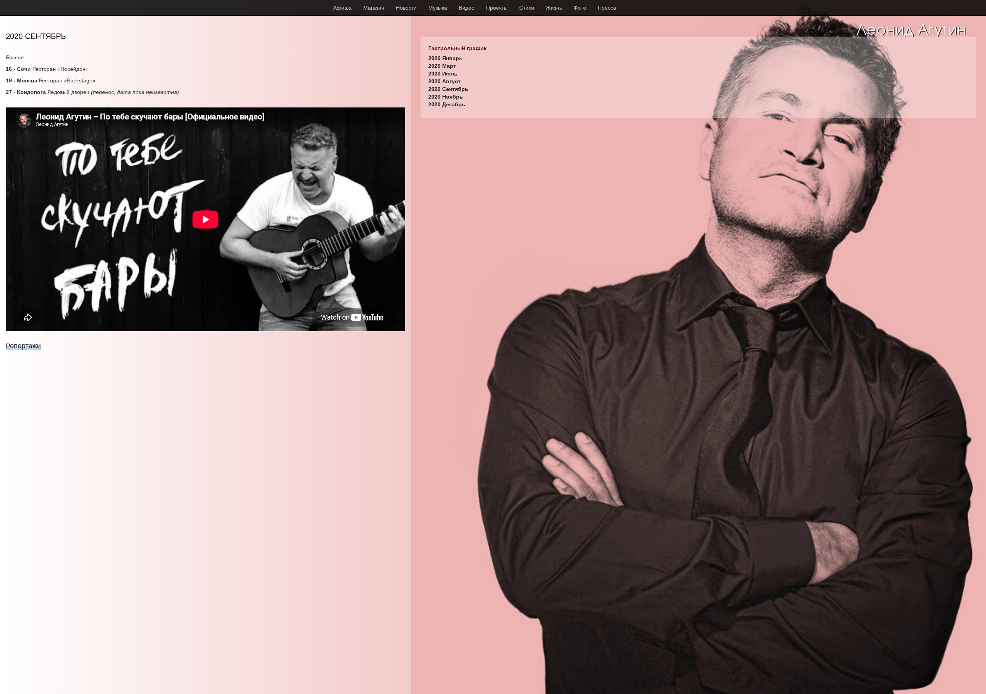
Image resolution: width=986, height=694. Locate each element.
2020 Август (444, 81)
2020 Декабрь (446, 104)
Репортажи (23, 346)
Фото (579, 8)
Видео (467, 8)
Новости (406, 8)
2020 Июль (443, 73)
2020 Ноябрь (445, 97)
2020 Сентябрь (448, 89)
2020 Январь (445, 58)
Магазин (373, 8)
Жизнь (554, 8)
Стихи (526, 8)
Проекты (497, 8)
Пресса (607, 8)
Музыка (437, 8)
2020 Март (442, 66)
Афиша (342, 8)
